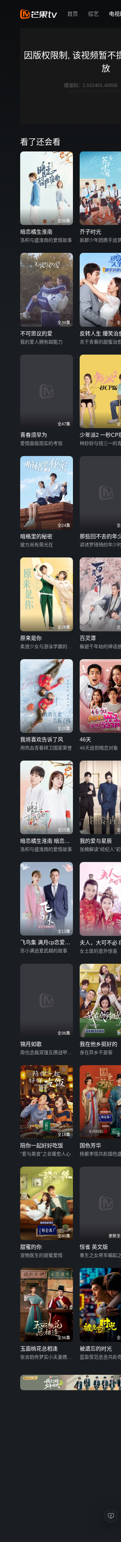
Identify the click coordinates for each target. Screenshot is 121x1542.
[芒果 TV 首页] (38, 14)
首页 (72, 14)
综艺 (93, 14)
